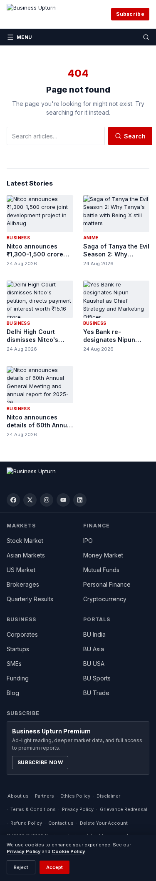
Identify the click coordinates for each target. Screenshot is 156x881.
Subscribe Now (40, 762)
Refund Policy (26, 823)
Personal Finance (107, 584)
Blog (13, 692)
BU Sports (97, 678)
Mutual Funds (101, 569)
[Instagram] (46, 500)
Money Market (103, 555)
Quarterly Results (30, 598)
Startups (18, 649)
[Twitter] (30, 500)
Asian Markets (26, 555)
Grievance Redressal (123, 809)
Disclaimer (108, 796)
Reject (21, 867)
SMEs (14, 663)
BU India (94, 634)
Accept (54, 867)
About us (18, 796)
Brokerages (23, 584)
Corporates (22, 634)
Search (135, 136)
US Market (21, 569)
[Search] (146, 37)
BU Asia (93, 649)
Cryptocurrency (104, 598)
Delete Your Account (104, 823)
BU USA (93, 663)
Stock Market (25, 540)
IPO (88, 540)
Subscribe (130, 14)
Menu (24, 37)
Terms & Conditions (33, 809)
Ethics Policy (75, 796)
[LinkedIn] (80, 500)
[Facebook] (13, 500)
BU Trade (96, 692)
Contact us (61, 823)
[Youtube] (63, 500)
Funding (18, 678)
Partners (44, 796)
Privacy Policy (78, 809)
